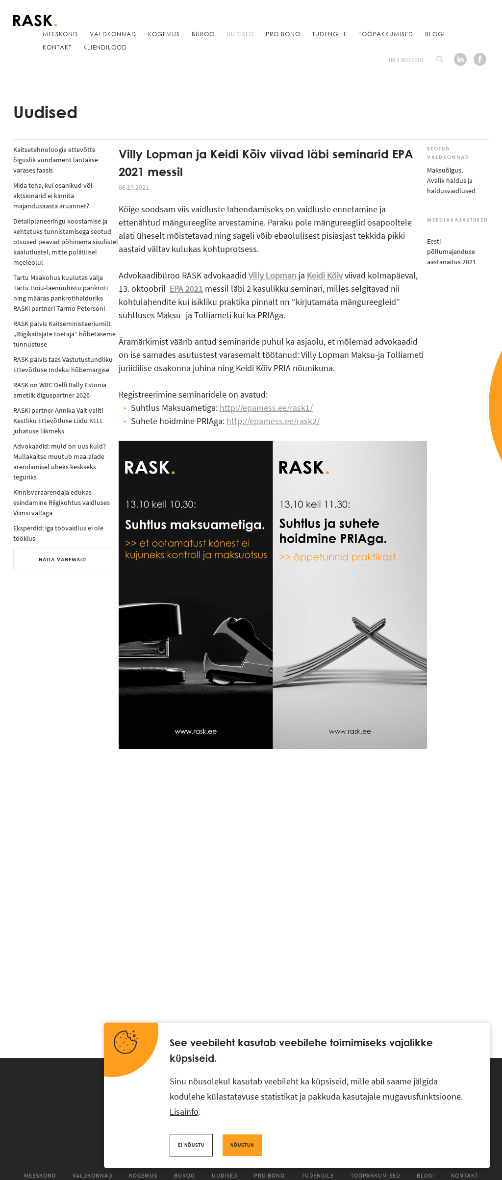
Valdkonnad (113, 33)
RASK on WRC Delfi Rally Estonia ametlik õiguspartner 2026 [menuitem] (59, 390)
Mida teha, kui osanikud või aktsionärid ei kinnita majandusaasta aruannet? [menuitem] (52, 195)
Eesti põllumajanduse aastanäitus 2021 (451, 251)
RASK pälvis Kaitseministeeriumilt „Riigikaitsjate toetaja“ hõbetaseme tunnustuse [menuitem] (64, 334)
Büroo (203, 33)
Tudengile (329, 33)
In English (406, 59)
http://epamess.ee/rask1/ (266, 407)
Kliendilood (105, 47)
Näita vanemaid (62, 559)
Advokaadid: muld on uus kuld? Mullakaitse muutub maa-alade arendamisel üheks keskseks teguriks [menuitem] (59, 461)
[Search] (439, 59)
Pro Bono (283, 33)
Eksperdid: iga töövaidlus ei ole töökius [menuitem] (58, 533)
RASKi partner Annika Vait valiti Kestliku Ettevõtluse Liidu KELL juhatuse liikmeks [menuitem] (58, 420)
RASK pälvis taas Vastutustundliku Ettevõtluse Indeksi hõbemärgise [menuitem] (63, 364)
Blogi (435, 33)
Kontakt (57, 47)
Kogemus (164, 33)
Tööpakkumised (386, 33)
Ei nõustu (191, 1145)
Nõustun (242, 1145)
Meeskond (60, 33)
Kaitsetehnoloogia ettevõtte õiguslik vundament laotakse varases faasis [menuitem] (55, 160)
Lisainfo (184, 1111)
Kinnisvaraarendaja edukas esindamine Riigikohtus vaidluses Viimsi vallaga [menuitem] (61, 502)
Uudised (240, 33)
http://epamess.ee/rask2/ (273, 421)
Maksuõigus (444, 170)
